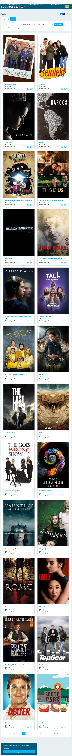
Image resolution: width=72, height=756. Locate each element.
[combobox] (29, 24)
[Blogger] (67, 14)
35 (50, 733)
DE (25, 7)
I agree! (19, 752)
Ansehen (29, 88)
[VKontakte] (61, 14)
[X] (64, 14)
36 (54, 733)
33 (42, 733)
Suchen (57, 25)
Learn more (6, 748)
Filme (13, 19)
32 (38, 733)
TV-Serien (6, 19)
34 (46, 733)
